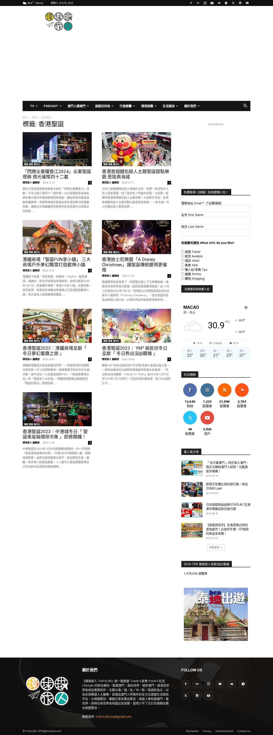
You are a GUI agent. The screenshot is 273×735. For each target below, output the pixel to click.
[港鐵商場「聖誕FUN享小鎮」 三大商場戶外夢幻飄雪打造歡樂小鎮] (57, 237)
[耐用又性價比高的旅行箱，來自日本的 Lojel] (192, 489)
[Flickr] (198, 3)
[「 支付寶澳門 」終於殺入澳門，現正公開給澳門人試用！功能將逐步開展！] (192, 467)
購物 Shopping (195, 278)
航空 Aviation (194, 256)
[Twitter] (233, 3)
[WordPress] (240, 3)
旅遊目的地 (102, 106)
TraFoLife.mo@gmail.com (113, 717)
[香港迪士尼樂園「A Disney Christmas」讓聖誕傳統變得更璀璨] (136, 237)
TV (32, 106)
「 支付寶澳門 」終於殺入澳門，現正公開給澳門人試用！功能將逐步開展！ (227, 467)
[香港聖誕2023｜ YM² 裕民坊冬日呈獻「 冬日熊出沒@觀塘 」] (136, 326)
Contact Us (243, 731)
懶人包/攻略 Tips (196, 269)
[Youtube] (247, 3)
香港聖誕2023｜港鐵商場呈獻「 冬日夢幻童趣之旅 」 (55, 351)
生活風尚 (169, 106)
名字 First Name (192, 215)
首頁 (25, 117)
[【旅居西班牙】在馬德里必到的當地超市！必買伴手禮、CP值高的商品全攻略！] (192, 530)
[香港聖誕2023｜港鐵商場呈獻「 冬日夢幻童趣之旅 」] (57, 326)
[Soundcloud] (219, 3)
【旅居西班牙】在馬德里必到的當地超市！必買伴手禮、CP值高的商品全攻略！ (227, 529)
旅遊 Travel (192, 252)
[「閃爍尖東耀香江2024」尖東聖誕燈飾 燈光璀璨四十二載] (57, 149)
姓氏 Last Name (192, 227)
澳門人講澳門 (77, 106)
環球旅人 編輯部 (31, 182)
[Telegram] (226, 3)
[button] (245, 106)
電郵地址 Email (202, 203)
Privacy (207, 731)
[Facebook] (191, 3)
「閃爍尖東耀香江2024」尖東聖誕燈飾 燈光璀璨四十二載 (57, 174)
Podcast (51, 106)
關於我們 (190, 106)
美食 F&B (191, 265)
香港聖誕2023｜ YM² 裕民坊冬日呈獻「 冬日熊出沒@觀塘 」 (134, 351)
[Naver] (212, 3)
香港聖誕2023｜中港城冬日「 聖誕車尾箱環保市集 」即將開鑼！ (55, 434)
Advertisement (224, 731)
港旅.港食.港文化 (32, 164)
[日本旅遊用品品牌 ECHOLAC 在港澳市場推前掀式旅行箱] (192, 509)
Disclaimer (192, 731)
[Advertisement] (172, 21)
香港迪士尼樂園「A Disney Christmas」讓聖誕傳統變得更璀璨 (134, 265)
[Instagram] (205, 3)
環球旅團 (147, 106)
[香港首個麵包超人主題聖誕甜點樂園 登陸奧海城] (136, 149)
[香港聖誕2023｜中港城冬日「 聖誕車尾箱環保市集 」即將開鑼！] (57, 409)
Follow (207, 384)
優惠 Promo (193, 274)
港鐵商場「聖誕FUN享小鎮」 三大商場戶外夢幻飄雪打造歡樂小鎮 (57, 262)
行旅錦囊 (126, 106)
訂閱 (207, 412)
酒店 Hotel (192, 261)
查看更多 (214, 547)
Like (189, 384)
